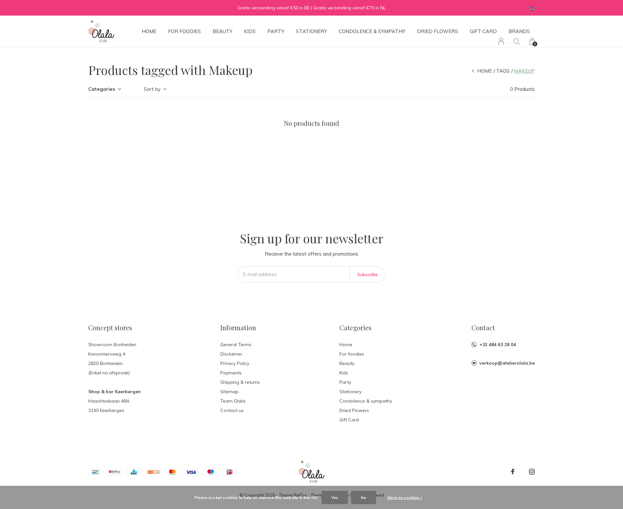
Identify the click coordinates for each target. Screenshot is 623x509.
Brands (519, 31)
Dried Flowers (437, 31)
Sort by (152, 89)
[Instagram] (532, 472)
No (363, 497)
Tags (503, 71)
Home (149, 31)
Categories (101, 89)
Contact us (232, 410)
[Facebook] (512, 472)
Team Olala (232, 401)
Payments (231, 373)
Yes (334, 497)
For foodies (184, 31)
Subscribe (367, 274)
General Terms (235, 344)
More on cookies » (404, 497)
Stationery (311, 31)
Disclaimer (231, 354)
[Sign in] (501, 41)
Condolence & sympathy (372, 31)
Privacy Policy (234, 363)
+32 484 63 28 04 (497, 344)
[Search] (517, 41)
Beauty (222, 31)
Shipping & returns (240, 382)
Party (275, 31)
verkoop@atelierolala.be (507, 363)
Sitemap (229, 391)
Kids (250, 31)
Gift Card (483, 31)
